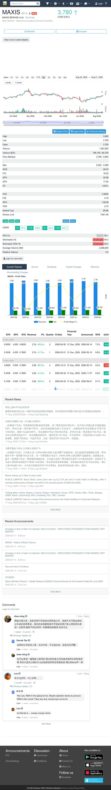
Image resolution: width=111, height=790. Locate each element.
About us (65, 766)
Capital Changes (73, 266)
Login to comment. (11, 609)
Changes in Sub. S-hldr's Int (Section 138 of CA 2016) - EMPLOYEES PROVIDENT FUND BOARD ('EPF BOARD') (55, 530)
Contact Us (67, 760)
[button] (49, 3)
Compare (82, 31)
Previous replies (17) (22, 686)
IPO (7, 755)
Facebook (66, 777)
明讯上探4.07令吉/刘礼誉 (17, 407)
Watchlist (31, 31)
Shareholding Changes (17, 272)
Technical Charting (97, 131)
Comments (41, 755)
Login (100, 3)
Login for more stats (13, 258)
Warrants (95, 266)
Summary (30, 17)
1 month (18, 682)
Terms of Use (67, 788)
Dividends (52, 266)
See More (46, 723)
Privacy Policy (78, 788)
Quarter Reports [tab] (14, 266)
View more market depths (16, 39)
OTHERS (9, 577)
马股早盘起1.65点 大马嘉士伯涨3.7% (23, 448)
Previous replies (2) (21, 635)
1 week (17, 631)
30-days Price (62, 131)
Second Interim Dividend (16, 566)
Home (65, 755)
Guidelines (41, 760)
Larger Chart (78, 131)
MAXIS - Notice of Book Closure (20, 542)
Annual (34, 266)
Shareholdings (12, 760)
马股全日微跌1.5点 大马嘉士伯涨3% (22, 421)
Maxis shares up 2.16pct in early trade (23, 475)
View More (55, 509)
